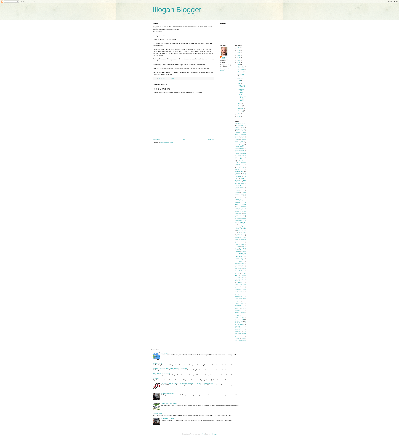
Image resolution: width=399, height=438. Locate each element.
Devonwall (238, 176)
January (240, 111)
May (239, 83)
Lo (235, 248)
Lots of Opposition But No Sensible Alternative (242, 97)
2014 (238, 60)
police (236, 284)
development (239, 171)
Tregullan (237, 338)
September (241, 74)
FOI (245, 195)
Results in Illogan (158, 413)
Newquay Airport (239, 266)
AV (243, 127)
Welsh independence (240, 340)
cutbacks (237, 166)
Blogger (214, 434)
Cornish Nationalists (240, 153)
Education (238, 185)
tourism (240, 335)
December (241, 67)
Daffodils (237, 169)
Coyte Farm (156, 378)
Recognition (238, 305)
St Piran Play (239, 319)
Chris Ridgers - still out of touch (161, 373)
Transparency (238, 336)
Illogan (243, 222)
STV (244, 328)
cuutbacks (243, 166)
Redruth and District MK (242, 86)
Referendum (238, 307)
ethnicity (237, 192)
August (240, 78)
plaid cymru (243, 280)
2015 (238, 57)
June (239, 80)
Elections (237, 188)
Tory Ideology (242, 333)
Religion (237, 308)
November (241, 69)
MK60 (240, 261)
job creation (243, 239)
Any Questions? (165, 353)
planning (240, 282)
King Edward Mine (239, 242)
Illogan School (240, 234)
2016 (238, 55)
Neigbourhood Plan (239, 263)
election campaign (239, 187)
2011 (238, 114)
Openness (237, 272)
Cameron (237, 137)
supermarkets (238, 331)
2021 (238, 48)
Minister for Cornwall (240, 259)
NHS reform (238, 268)
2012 (238, 65)
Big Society (243, 129)
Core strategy (239, 145)
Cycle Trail (241, 167)
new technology (239, 265)
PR (243, 286)
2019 (238, 50)
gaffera (203, 434)
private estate (239, 293)
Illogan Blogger (177, 10)
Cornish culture (239, 146)
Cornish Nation (239, 151)
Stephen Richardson (225, 58)
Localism (237, 251)
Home (183, 139)
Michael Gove (239, 258)
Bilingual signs (240, 130)
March (240, 106)
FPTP (240, 197)
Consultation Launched (167, 418)
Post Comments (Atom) (166, 142)
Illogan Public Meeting (167, 393)
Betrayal (237, 129)
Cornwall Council (240, 159)
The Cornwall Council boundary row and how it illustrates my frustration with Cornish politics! (187, 383)
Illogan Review (242, 232)
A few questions (157, 363)
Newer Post (156, 139)
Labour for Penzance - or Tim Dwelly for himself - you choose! (170, 368)
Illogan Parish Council (240, 227)
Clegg (243, 137)
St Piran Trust (239, 321)
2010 (238, 116)
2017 (238, 53)
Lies (243, 246)
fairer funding (238, 195)
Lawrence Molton (239, 244)
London (244, 251)
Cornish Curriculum (239, 148)
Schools (237, 314)
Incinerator (237, 235)
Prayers (237, 287)
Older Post (211, 139)
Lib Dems (237, 246)
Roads (242, 312)
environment (238, 190)
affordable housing (240, 124)
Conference (243, 141)
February (241, 108)
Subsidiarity (237, 329)
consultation (240, 143)
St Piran (242, 317)
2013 (238, 62)
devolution (237, 173)
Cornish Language (239, 150)
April (239, 103)
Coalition (237, 139)
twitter (243, 338)
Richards (237, 312)
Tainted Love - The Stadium (169, 403)
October (240, 72)
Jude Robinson (240, 241)
